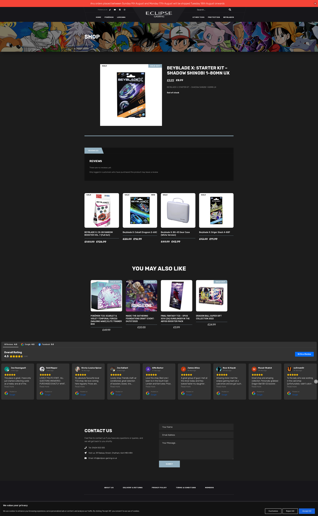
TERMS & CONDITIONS (186, 488)
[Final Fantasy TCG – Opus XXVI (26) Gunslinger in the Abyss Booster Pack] (176, 296)
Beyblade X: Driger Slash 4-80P (214, 232)
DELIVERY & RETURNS (133, 488)
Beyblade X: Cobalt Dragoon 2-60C (140, 232)
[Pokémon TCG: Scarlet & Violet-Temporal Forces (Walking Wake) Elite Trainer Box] (106, 296)
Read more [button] (9, 386)
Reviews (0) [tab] (93, 150)
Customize (273, 511)
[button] (2, 382)
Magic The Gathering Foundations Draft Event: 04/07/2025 (140, 318)
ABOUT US (109, 488)
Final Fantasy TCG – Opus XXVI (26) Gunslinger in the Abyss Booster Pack (175, 318)
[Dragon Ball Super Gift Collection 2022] (211, 296)
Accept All (306, 511)
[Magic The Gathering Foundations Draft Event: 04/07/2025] (141, 296)
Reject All (290, 511)
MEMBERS (209, 488)
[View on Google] (6, 369)
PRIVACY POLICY (159, 488)
